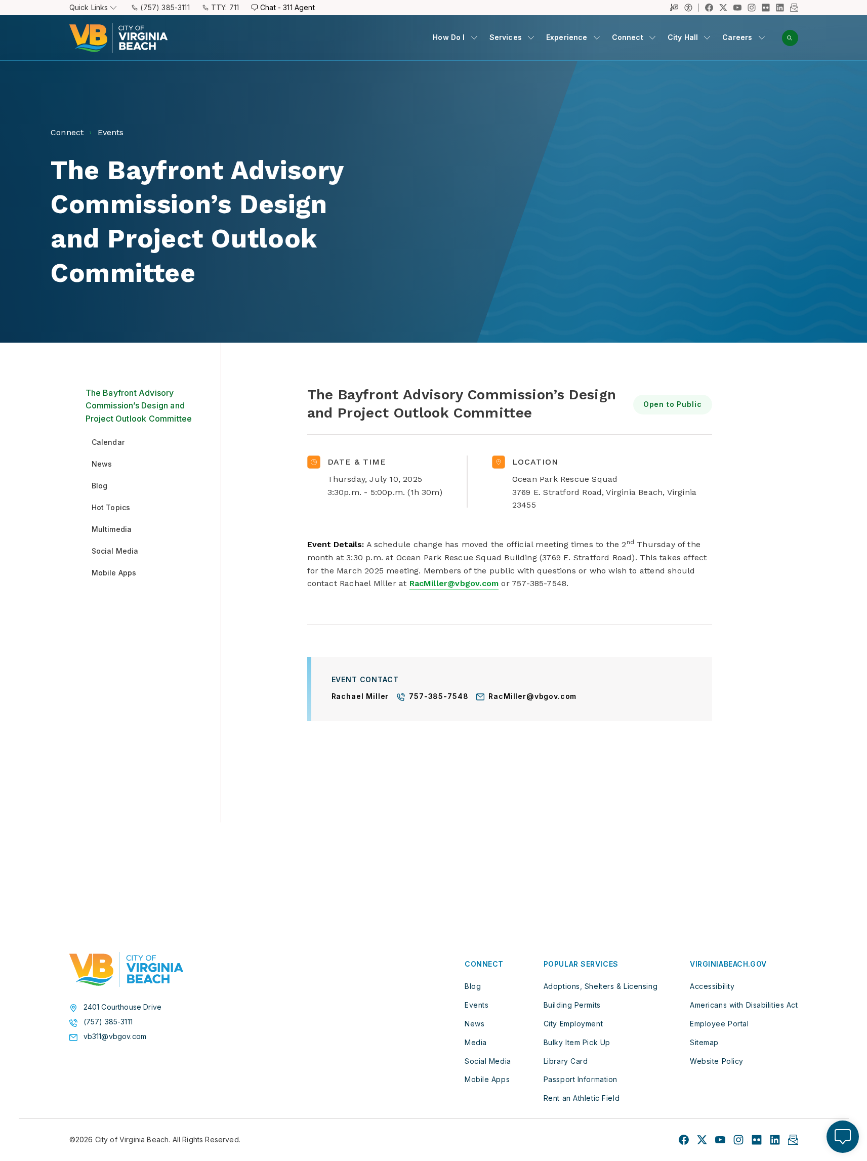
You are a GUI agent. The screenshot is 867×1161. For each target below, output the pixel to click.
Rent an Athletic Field (582, 1098)
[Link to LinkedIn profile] (780, 8)
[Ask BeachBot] (843, 1137)
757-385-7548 (438, 696)
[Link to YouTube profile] (737, 8)
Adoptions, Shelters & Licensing (600, 986)
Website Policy (717, 1061)
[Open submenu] (474, 37)
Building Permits (572, 1005)
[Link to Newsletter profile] (794, 8)
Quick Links (88, 7)
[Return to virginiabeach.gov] (126, 969)
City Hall (683, 37)
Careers (737, 37)
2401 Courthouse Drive (123, 1007)
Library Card (566, 1061)
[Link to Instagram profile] (752, 8)
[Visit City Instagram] (738, 1140)
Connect (627, 37)
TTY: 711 (225, 7)
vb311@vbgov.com (115, 1036)
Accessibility (712, 986)
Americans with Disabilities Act (744, 1005)
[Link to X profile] (723, 8)
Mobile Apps (487, 1079)
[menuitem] (455, 37)
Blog (473, 986)
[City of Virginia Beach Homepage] (118, 38)
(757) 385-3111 (164, 7)
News (474, 1023)
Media (476, 1042)
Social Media (488, 1061)
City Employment (573, 1023)
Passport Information (580, 1079)
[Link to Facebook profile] (709, 8)
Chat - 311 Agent (287, 7)
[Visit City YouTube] (720, 1140)
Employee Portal (719, 1023)
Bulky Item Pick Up (577, 1042)
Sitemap (704, 1042)
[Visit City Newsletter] (793, 1140)
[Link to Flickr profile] (766, 8)
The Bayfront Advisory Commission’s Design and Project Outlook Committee (139, 406)
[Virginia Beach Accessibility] (691, 8)
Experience (567, 37)
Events (476, 1005)
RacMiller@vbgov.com (454, 583)
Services (505, 37)
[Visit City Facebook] (684, 1140)
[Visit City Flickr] (757, 1140)
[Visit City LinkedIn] (775, 1140)
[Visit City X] (702, 1140)
